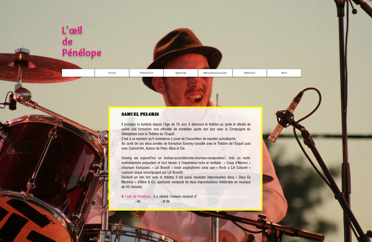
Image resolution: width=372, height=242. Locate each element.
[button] (180, 73)
